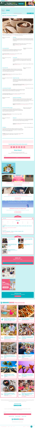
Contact (11, 426)
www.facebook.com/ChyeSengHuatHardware (9, 54)
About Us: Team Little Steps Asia (3, 426)
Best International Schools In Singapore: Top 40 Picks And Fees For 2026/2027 (12, 250)
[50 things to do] (18, 284)
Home (1, 6)
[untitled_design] (18, 272)
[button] (27, 13)
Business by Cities (11, 416)
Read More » (9, 240)
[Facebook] (14, 405)
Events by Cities (24, 416)
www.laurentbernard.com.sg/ (16, 94)
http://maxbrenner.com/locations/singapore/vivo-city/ (21, 104)
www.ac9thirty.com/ (8, 114)
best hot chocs (13, 35)
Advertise (8, 426)
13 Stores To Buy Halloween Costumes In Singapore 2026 (11, 239)
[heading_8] (17, 4)
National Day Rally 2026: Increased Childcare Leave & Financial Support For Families (12, 245)
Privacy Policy (32, 426)
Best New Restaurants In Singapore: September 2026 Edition (28, 244)
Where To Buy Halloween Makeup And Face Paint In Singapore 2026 (28, 239)
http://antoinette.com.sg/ (18, 45)
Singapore (3, 6)
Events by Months (17, 416)
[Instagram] (20, 405)
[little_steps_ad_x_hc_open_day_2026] (18, 168)
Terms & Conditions (28, 426)
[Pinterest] (19, 405)
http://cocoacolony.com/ (17, 64)
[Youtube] (17, 405)
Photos (14, 426)
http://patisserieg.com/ (18, 124)
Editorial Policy (24, 426)
